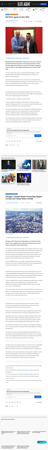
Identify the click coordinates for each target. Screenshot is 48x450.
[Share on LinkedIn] (27, 21)
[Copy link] (34, 21)
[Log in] (2, 4)
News (7, 14)
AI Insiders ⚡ (43, 4)
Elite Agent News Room (13, 20)
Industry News (11, 406)
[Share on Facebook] (24, 21)
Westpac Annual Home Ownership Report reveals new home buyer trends (24, 197)
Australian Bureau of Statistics (27, 370)
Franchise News (13, 14)
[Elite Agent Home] (24, 4)
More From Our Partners (8, 158)
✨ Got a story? (42, 442)
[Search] (7, 4)
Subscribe (38, 135)
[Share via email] (31, 21)
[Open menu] (4, 4)
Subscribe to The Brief (36, 4)
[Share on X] (29, 21)
